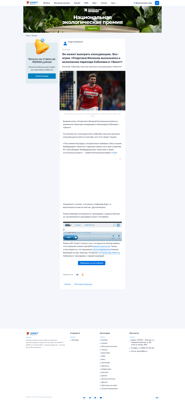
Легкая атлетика (108, 379)
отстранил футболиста (109, 253)
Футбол (46, 3)
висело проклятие (101, 246)
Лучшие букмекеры (109, 389)
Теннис (104, 3)
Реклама (75, 340)
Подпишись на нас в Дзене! (91, 263)
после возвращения (101, 249)
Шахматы (105, 366)
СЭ (114, 153)
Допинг (104, 376)
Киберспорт (106, 369)
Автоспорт (105, 363)
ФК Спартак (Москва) (83, 284)
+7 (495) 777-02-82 (146, 348)
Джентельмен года (144, 3)
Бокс (95, 3)
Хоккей (77, 3)
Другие (104, 382)
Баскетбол (105, 353)
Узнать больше (42, 76)
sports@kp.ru (142, 351)
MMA (86, 3)
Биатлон (104, 372)
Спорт (28, 36)
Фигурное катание (62, 3)
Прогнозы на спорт (109, 385)
